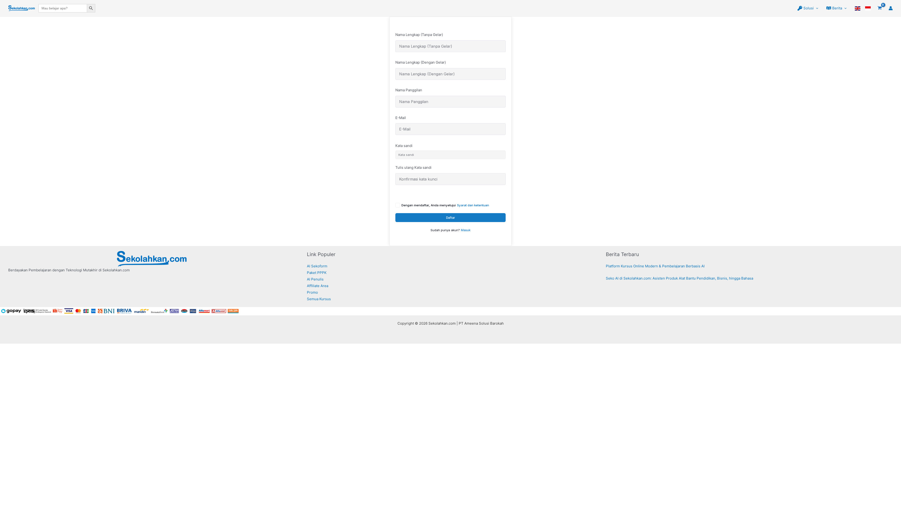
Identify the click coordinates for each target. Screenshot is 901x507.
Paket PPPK (317, 272)
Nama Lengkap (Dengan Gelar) (420, 62)
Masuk (465, 230)
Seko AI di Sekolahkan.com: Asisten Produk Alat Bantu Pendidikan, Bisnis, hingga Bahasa (679, 278)
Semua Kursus (319, 299)
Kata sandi (403, 145)
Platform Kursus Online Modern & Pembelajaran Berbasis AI (655, 266)
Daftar (450, 217)
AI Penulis (315, 279)
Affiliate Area (317, 286)
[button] (816, 8)
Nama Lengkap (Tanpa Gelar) (419, 34)
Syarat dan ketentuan (473, 205)
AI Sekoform (317, 266)
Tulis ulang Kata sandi (413, 167)
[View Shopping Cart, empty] (879, 8)
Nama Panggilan (408, 90)
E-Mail (400, 117)
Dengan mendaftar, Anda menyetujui (445, 205)
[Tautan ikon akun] (891, 8)
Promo (312, 292)
